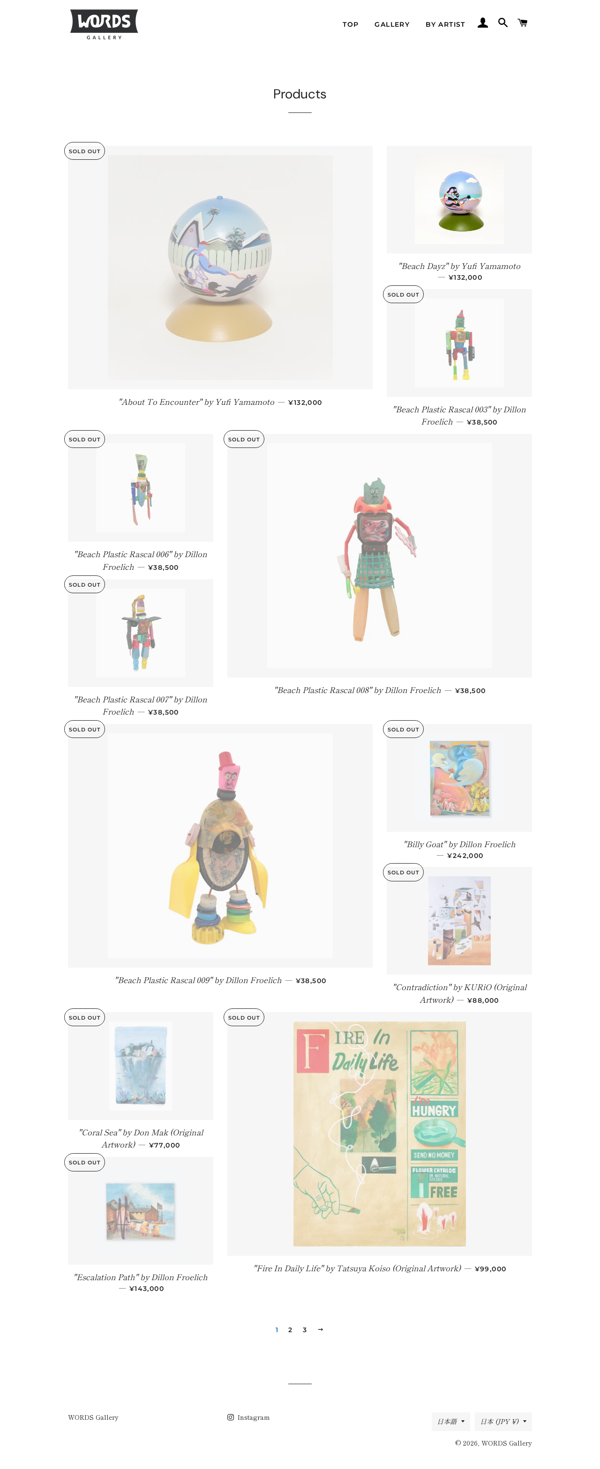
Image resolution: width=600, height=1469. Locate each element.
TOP (351, 24)
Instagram (253, 1417)
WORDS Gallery (93, 1417)
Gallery (392, 24)
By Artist (445, 24)
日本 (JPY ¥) (499, 1421)
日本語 (447, 1421)
